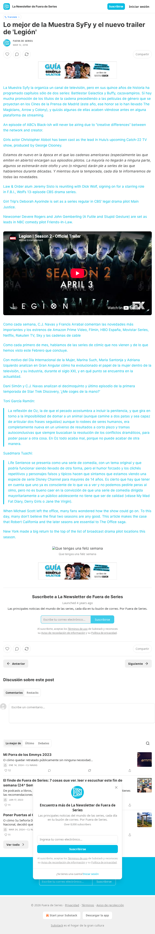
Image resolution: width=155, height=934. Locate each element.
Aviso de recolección (110, 905)
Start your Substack (63, 915)
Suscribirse (116, 6)
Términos (88, 905)
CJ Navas (32, 765)
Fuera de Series (23, 40)
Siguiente (135, 664)
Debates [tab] (43, 743)
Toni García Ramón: (19, 401)
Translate (12, 16)
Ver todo (13, 845)
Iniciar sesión (139, 6)
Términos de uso (78, 858)
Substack (57, 925)
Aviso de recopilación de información (63, 862)
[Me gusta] (7, 54)
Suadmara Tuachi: (18, 453)
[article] (77, 762)
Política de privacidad (104, 862)
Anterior (18, 664)
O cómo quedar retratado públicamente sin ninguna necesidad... (48, 760)
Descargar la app (97, 915)
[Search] (148, 743)
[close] (116, 787)
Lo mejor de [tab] (13, 743)
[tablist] (22, 693)
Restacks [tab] (32, 693)
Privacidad (72, 905)
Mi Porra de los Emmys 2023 (27, 755)
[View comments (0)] (17, 54)
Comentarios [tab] (14, 693)
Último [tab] (29, 743)
